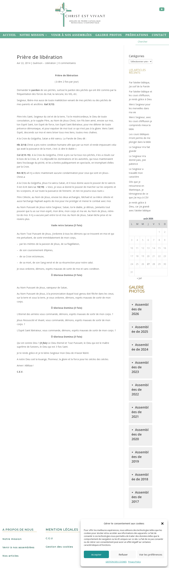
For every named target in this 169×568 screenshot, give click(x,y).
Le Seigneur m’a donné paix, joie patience (137, 160)
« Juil (139, 278)
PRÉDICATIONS (136, 35)
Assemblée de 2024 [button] (140, 347)
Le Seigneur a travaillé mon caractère (136, 172)
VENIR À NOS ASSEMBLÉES (71, 35)
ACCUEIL (9, 35)
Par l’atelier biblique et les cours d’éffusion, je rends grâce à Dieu (140, 95)
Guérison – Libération (44, 63)
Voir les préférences (150, 554)
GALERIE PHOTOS (108, 35)
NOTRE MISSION (32, 35)
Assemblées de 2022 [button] (140, 389)
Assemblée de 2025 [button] (140, 329)
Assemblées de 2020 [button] (140, 434)
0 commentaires (67, 63)
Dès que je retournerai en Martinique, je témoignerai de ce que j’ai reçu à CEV (138, 189)
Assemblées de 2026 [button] (140, 309)
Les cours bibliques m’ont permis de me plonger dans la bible (140, 138)
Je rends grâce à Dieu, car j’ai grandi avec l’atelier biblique (140, 206)
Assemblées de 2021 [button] (140, 412)
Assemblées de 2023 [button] (140, 367)
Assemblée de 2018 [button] (140, 476)
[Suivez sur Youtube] (162, 9)
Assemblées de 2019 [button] (140, 457)
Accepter (96, 554)
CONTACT (159, 35)
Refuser (123, 554)
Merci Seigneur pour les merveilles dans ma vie (139, 108)
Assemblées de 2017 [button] (140, 497)
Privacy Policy (134, 561)
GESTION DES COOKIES (116, 561)
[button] (162, 523)
